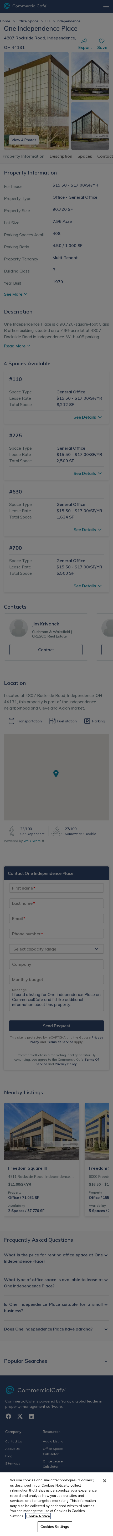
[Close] (104, 1481)
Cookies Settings (54, 1526)
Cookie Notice (38, 1516)
